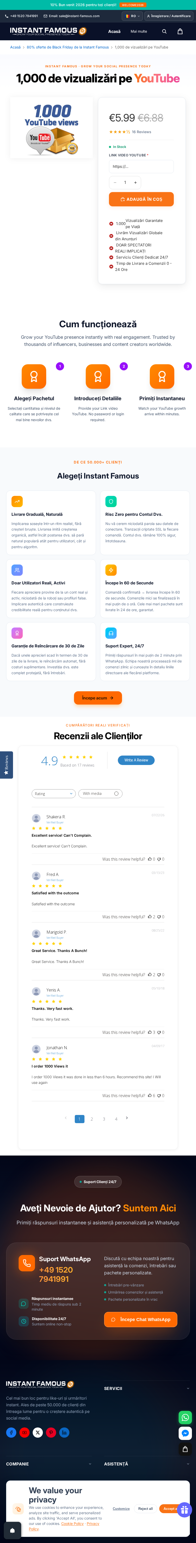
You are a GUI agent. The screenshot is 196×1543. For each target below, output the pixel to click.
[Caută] (164, 31)
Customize (121, 1509)
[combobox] (54, 793)
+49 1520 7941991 (56, 1274)
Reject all (145, 1509)
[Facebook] (11, 1432)
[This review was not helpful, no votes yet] (159, 859)
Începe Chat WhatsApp (145, 1319)
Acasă (15, 47)
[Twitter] (38, 1432)
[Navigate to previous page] (67, 1118)
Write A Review (136, 760)
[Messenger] (185, 1433)
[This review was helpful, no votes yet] (150, 859)
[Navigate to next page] (128, 1118)
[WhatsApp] (185, 1417)
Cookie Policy (72, 1523)
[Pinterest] (51, 1432)
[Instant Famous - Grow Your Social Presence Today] (49, 31)
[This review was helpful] (150, 917)
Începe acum (94, 697)
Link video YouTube (129, 155)
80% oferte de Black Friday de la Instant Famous (68, 47)
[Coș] (185, 1449)
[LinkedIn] (64, 1432)
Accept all (171, 1509)
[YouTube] (24, 1432)
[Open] (12, 1530)
